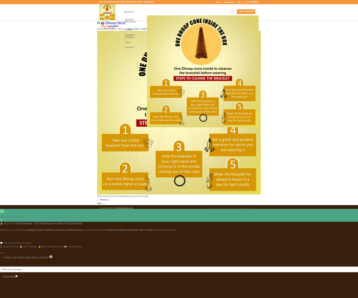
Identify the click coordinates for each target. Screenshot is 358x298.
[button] (246, 11)
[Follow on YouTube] (257, 2)
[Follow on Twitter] (249, 2)
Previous (103, 199)
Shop (239, 2)
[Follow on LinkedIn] (254, 2)
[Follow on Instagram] (247, 2)
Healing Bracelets (130, 20)
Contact (129, 47)
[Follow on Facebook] (244, 2)
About (217, 2)
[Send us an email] (252, 2)
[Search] (232, 11)
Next (100, 203)
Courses (129, 30)
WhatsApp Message (8, 264)
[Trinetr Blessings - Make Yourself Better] (109, 17)
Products (129, 12)
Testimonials (228, 2)
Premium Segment (129, 36)
